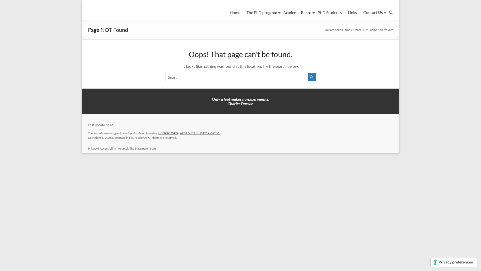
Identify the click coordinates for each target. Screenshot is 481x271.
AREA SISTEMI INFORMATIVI (200, 133)
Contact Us (373, 12)
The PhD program (262, 12)
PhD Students (330, 12)
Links (352, 12)
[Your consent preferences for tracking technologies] (454, 262)
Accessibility (108, 148)
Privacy (93, 148)
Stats (153, 148)
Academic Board (297, 12)
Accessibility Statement (133, 148)
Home (235, 12)
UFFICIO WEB (168, 133)
